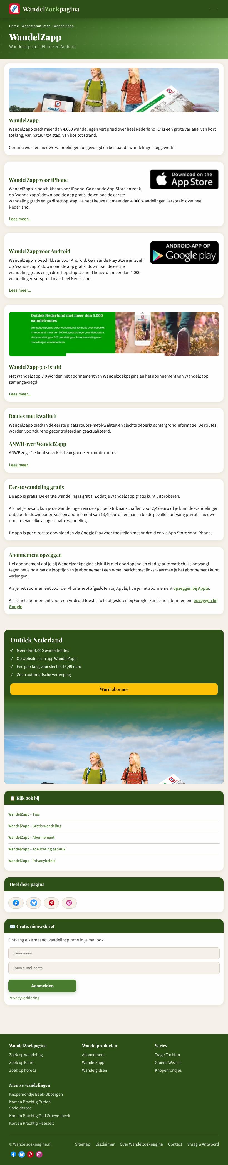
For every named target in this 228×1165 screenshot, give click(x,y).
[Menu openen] (213, 8)
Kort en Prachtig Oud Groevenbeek (39, 1116)
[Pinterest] (51, 903)
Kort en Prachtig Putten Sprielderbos (30, 1105)
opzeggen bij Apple (191, 588)
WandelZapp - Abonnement (31, 837)
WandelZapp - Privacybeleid (32, 861)
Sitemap (82, 1144)
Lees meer (18, 465)
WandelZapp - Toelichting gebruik (36, 849)
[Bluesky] (33, 903)
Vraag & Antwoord (203, 1144)
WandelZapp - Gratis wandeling (34, 826)
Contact (175, 1144)
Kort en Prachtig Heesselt (31, 1123)
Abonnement (93, 1055)
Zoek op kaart (21, 1062)
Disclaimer (105, 1144)
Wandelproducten (36, 25)
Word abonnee (114, 689)
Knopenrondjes (168, 1070)
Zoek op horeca (22, 1070)
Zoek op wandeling (26, 1055)
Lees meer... (20, 219)
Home (14, 25)
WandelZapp (93, 1062)
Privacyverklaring (23, 998)
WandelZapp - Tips (24, 814)
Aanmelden (42, 985)
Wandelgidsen (94, 1070)
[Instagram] (69, 903)
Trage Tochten (167, 1055)
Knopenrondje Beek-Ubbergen (36, 1094)
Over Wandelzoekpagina (141, 1144)
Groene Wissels (168, 1062)
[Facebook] (15, 903)
